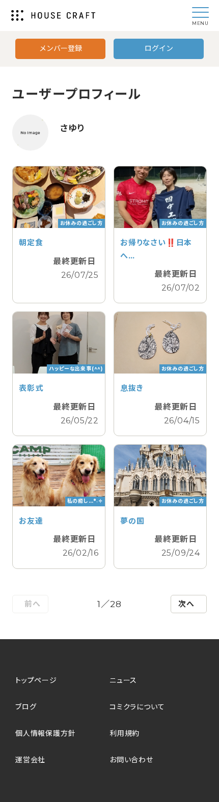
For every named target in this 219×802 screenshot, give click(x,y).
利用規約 (125, 733)
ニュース (123, 680)
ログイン (159, 48)
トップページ (36, 680)
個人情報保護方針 (45, 733)
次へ (186, 604)
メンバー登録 (60, 48)
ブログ (25, 706)
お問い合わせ (131, 759)
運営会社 (30, 759)
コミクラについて (137, 706)
